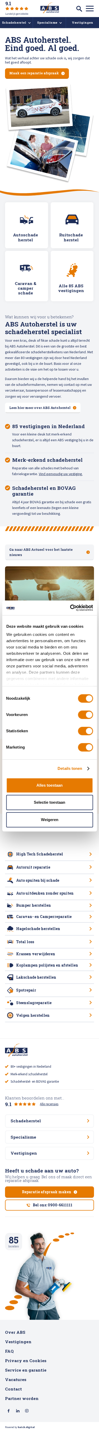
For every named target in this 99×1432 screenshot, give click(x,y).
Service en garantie (25, 1370)
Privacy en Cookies (25, 1360)
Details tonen (70, 768)
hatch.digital (26, 1427)
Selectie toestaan (49, 802)
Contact (13, 1389)
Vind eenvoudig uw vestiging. (61, 473)
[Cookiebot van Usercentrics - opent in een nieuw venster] (70, 607)
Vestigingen (18, 1341)
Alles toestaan (49, 785)
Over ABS (15, 1332)
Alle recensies (49, 1104)
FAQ (9, 1351)
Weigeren (49, 819)
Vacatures (15, 1379)
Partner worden (22, 1398)
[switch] (85, 714)
